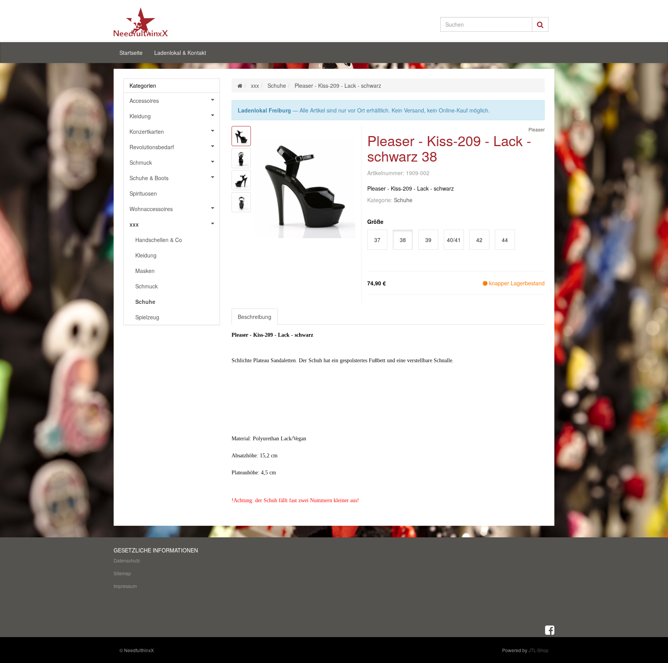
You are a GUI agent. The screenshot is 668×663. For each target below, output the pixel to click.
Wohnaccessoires (151, 209)
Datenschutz (127, 560)
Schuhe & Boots (149, 178)
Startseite (131, 52)
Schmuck (141, 162)
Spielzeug (147, 317)
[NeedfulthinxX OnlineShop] (183, 21)
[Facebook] (549, 629)
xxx (134, 224)
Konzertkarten (147, 131)
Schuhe (403, 200)
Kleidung (140, 116)
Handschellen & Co (158, 240)
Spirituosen (143, 193)
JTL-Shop (538, 650)
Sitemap (122, 573)
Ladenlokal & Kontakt (180, 52)
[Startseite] (239, 85)
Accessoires (144, 100)
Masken (145, 270)
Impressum (125, 586)
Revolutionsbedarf (152, 147)
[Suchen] (540, 24)
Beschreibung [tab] (254, 316)
